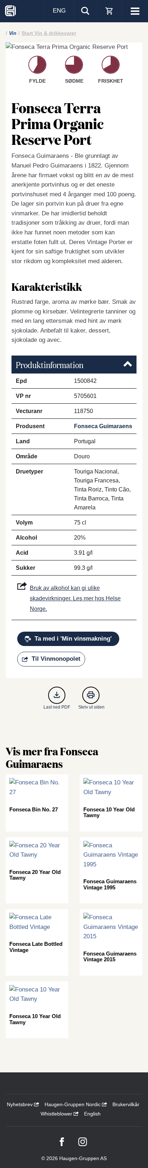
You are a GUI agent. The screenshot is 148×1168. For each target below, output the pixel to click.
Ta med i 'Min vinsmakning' (73, 638)
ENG (59, 10)
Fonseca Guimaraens (103, 426)
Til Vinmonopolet (56, 658)
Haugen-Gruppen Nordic (73, 1104)
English (92, 1114)
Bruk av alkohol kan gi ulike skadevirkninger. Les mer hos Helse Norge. (75, 598)
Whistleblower (57, 1114)
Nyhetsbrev (20, 1104)
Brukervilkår (125, 1104)
